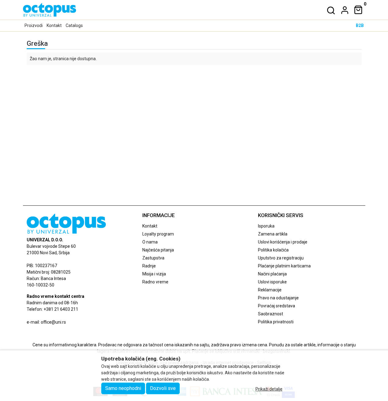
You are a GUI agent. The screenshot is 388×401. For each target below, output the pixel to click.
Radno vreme (155, 281)
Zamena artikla (272, 234)
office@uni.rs (53, 322)
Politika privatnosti (276, 321)
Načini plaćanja (272, 273)
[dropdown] (343, 10)
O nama (150, 241)
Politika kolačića (273, 249)
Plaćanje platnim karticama (284, 265)
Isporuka (266, 226)
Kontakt (54, 25)
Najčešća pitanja (158, 249)
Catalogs (74, 25)
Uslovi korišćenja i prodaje (282, 241)
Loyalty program (158, 234)
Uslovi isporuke (272, 281)
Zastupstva (153, 257)
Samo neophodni (123, 388)
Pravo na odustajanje (278, 297)
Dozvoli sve (163, 388)
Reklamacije (270, 289)
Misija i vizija (154, 273)
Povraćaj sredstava (276, 305)
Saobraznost (270, 313)
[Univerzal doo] (49, 10)
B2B (360, 25)
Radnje (149, 265)
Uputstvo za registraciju (281, 257)
